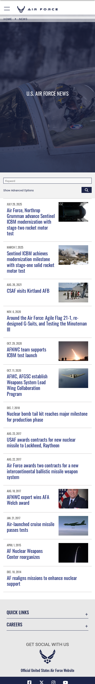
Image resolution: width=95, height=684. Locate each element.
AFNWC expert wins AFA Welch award (28, 499)
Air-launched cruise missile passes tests (30, 526)
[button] (7, 9)
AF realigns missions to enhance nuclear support (42, 580)
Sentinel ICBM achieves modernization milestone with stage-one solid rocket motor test (30, 262)
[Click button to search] (87, 190)
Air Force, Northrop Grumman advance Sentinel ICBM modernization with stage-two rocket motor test (31, 222)
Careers (14, 624)
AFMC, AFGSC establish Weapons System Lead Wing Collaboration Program (27, 385)
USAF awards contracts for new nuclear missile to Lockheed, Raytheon (41, 442)
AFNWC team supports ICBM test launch (26, 352)
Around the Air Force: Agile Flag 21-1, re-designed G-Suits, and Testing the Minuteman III (47, 323)
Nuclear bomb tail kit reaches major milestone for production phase (47, 416)
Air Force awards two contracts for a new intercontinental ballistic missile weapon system (42, 471)
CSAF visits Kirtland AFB (28, 290)
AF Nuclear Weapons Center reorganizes (25, 553)
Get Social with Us (47, 644)
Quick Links (18, 612)
